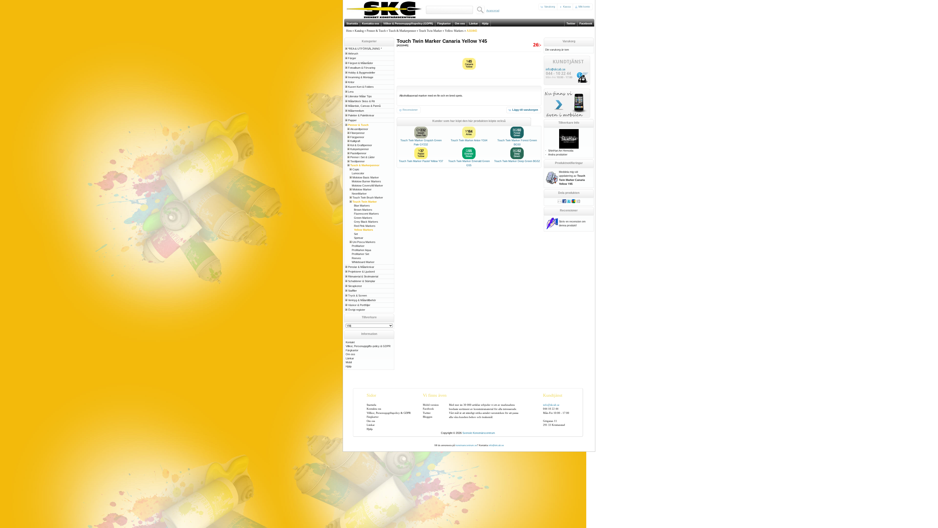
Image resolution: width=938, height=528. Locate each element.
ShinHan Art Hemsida (560, 150)
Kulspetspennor (359, 149)
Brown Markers (363, 209)
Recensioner (569, 210)
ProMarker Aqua (361, 250)
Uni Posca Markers (363, 242)
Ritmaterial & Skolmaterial (363, 276)
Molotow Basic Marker (365, 177)
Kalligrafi (355, 141)
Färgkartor (352, 350)
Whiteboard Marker (363, 262)
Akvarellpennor (359, 129)
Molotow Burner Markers (366, 181)
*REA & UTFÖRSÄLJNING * (365, 48)
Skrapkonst (355, 286)
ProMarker (358, 245)
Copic (355, 169)
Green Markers (363, 217)
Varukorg (569, 41)
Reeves (356, 258)
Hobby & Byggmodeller (361, 72)
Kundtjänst (552, 395)
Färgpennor (357, 137)
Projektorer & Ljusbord (361, 271)
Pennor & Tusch (376, 31)
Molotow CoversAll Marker (367, 185)
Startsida (371, 404)
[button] (548, 7)
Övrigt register (356, 309)
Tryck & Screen (357, 295)
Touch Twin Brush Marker (367, 197)
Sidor (371, 395)
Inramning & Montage (360, 77)
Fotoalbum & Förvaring (361, 67)
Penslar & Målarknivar (361, 266)
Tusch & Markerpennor (402, 31)
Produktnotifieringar (569, 163)
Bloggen (427, 416)
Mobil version (431, 404)
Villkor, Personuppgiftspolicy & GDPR (389, 412)
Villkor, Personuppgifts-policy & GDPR (368, 346)
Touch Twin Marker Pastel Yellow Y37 (421, 161)
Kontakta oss (374, 408)
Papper (352, 120)
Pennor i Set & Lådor (362, 157)
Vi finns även (435, 395)
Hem (349, 31)
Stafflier (352, 290)
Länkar (350, 358)
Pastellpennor (358, 153)
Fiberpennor (357, 133)
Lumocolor (358, 173)
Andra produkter (557, 154)
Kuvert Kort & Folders (361, 86)
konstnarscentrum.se (466, 445)
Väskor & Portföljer (359, 305)
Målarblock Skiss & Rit (361, 101)
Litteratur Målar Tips (360, 96)
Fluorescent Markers (366, 213)
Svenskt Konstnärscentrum (478, 432)
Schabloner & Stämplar (361, 281)
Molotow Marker (362, 189)
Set (356, 233)
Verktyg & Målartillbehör (362, 300)
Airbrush (353, 53)
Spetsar (358, 237)
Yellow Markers (454, 31)
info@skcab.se (555, 69)
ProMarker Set (360, 254)
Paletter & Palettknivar (361, 115)
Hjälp (349, 366)
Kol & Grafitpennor (361, 145)
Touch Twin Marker (430, 31)
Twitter (427, 412)
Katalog (359, 31)
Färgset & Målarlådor (360, 63)
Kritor (351, 82)
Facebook (428, 408)
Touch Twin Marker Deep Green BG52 (517, 161)
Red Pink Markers (364, 225)
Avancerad (492, 10)
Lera (350, 91)
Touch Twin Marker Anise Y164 (469, 140)
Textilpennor (357, 161)
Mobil (349, 362)
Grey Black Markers (366, 221)
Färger (352, 58)
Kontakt (350, 342)
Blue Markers (362, 205)
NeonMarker (359, 193)
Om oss (350, 354)
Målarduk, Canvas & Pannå (364, 105)
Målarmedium (356, 110)
